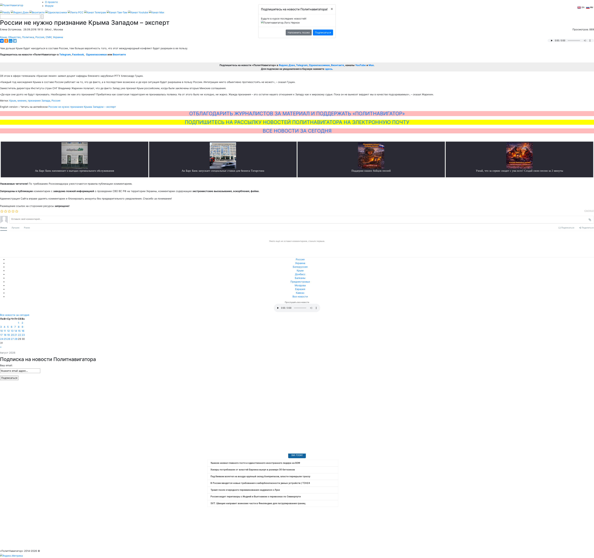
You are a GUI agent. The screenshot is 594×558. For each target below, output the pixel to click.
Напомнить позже (299, 32)
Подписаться (323, 32)
